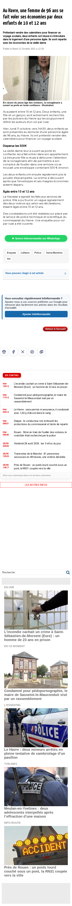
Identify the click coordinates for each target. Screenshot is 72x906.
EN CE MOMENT (14, 646)
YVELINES (10, 763)
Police (37, 252)
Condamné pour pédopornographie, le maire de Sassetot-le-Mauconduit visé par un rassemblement (35, 695)
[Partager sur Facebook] (13, 352)
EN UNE (9, 587)
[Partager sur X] (23, 352)
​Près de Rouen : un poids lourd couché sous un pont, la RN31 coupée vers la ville (35, 871)
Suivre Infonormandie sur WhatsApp (37, 238)
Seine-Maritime (54, 252)
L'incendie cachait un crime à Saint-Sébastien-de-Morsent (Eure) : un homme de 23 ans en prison (34, 636)
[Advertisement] (36, 531)
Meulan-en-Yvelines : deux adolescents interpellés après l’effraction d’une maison (28, 812)
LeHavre (25, 252)
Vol (8, 259)
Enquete (11, 252)
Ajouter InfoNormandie (36, 314)
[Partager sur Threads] (32, 352)
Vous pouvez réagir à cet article (24, 273)
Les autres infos (36, 484)
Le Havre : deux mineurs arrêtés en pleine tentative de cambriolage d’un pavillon (34, 753)
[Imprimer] (4, 352)
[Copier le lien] (41, 352)
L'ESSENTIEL (12, 705)
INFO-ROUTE (12, 822)
